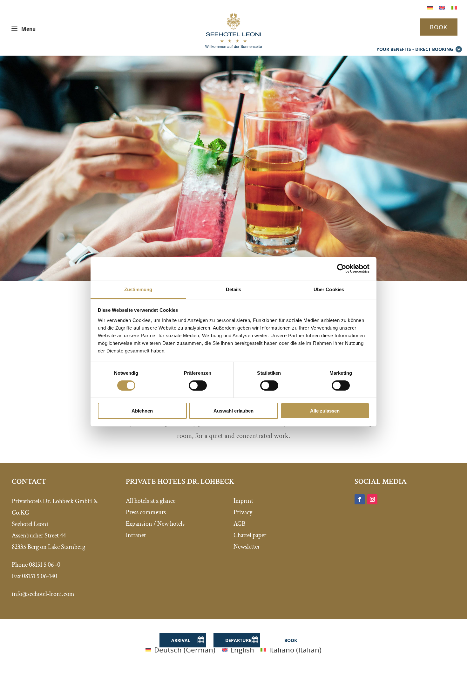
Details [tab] (233, 289)
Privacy (243, 512)
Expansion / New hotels (155, 524)
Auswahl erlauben (233, 410)
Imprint (243, 501)
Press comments (146, 512)
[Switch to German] (430, 7)
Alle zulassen (325, 410)
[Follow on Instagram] (372, 499)
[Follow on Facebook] (360, 499)
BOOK (438, 27)
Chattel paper (250, 535)
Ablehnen (142, 410)
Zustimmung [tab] (138, 289)
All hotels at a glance (150, 501)
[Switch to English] (442, 7)
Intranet (136, 535)
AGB (240, 524)
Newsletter (247, 547)
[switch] (198, 385)
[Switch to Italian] (454, 7)
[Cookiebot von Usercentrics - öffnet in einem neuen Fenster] (341, 268)
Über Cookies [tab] (329, 289)
